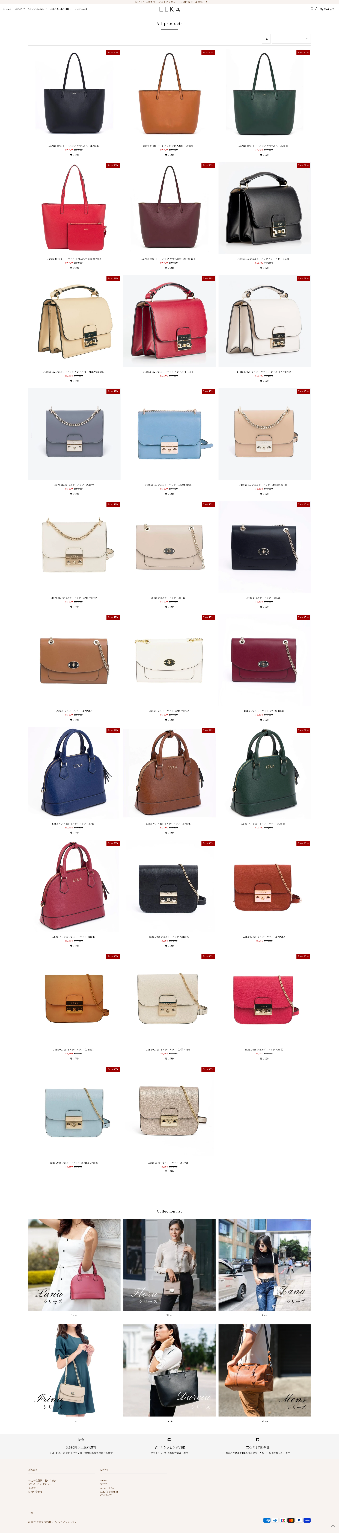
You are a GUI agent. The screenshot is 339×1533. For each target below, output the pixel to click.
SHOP (18, 8)
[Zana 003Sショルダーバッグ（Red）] (264, 999)
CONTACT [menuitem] (81, 8)
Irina (74, 1421)
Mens (264, 1421)
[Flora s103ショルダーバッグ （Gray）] (74, 434)
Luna (74, 1315)
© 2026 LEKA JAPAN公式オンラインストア (51, 1522)
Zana (264, 1315)
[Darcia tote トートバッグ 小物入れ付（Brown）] (169, 95)
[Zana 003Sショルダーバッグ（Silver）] (169, 1112)
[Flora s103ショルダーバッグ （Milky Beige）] (264, 434)
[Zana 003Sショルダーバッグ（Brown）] (264, 886)
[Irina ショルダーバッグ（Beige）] (169, 547)
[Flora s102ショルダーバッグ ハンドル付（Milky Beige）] (74, 321)
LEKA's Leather (109, 1491)
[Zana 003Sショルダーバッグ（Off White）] (169, 999)
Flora (169, 1315)
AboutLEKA (107, 1488)
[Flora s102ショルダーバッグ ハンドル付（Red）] (169, 321)
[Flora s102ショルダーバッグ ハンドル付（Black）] (264, 208)
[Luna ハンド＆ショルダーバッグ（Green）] (264, 773)
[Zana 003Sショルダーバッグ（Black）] (169, 886)
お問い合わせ (35, 1491)
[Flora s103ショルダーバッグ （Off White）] (74, 547)
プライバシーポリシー (40, 1484)
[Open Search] (312, 8)
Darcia (169, 1421)
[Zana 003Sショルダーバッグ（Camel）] (74, 999)
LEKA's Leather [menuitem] (61, 8)
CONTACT (106, 1495)
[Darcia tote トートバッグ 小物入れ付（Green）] (264, 95)
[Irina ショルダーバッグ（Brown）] (74, 660)
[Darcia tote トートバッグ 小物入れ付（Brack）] (74, 95)
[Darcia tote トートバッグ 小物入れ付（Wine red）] (169, 208)
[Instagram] (31, 1513)
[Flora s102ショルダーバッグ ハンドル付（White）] (264, 321)
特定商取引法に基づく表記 (42, 1480)
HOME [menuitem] (7, 8)
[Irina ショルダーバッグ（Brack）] (264, 547)
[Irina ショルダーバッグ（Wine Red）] (264, 660)
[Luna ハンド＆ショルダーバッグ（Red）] (74, 886)
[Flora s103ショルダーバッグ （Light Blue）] (169, 434)
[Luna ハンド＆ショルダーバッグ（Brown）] (169, 773)
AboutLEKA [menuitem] (36, 8)
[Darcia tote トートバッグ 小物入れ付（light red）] (74, 208)
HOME (104, 1480)
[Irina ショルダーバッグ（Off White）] (169, 660)
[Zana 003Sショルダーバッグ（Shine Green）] (74, 1112)
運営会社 (33, 1488)
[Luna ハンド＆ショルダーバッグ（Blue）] (74, 773)
